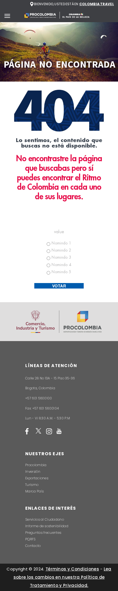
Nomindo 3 (61, 257)
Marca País (34, 491)
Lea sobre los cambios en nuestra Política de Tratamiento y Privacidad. (62, 577)
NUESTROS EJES (44, 454)
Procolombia (35, 465)
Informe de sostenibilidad (46, 526)
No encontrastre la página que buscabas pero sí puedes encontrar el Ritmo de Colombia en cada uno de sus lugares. (59, 177)
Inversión (32, 471)
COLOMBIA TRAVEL (96, 4)
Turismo (31, 484)
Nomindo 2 (61, 250)
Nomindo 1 (61, 243)
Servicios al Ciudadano (44, 519)
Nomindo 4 (61, 265)
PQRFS (30, 539)
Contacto (33, 545)
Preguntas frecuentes (43, 532)
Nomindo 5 (61, 272)
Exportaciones (36, 478)
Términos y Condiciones (72, 569)
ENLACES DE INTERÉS (50, 508)
